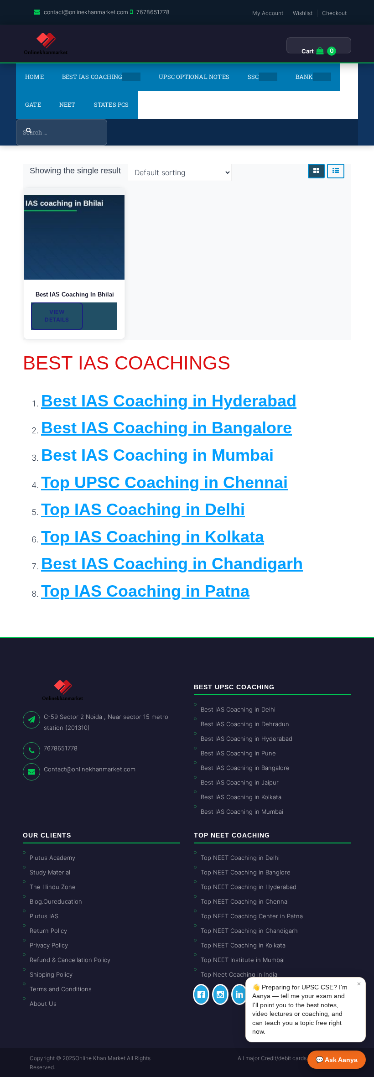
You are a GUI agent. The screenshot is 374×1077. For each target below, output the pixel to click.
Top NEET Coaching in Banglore (246, 872)
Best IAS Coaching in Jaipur (240, 782)
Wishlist (302, 13)
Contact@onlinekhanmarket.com (89, 769)
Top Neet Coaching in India (239, 974)
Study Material (50, 872)
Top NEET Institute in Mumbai (243, 959)
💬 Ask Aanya (337, 1059)
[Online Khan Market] (46, 43)
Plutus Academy (52, 857)
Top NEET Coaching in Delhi (240, 857)
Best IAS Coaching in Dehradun (245, 724)
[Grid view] (316, 171)
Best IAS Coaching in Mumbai (157, 455)
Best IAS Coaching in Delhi (238, 709)
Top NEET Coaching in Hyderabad (248, 886)
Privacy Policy (49, 945)
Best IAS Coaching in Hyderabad (246, 738)
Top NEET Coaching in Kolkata (243, 945)
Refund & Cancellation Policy (70, 959)
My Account (267, 13)
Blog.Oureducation (56, 901)
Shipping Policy (51, 974)
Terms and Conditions (61, 989)
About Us (43, 1003)
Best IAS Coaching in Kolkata (241, 797)
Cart (307, 51)
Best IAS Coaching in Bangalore (245, 767)
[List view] (335, 171)
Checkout (334, 13)
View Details (57, 315)
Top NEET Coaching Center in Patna (252, 916)
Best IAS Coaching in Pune (238, 753)
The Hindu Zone (53, 886)
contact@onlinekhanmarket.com (86, 12)
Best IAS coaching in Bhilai (74, 294)
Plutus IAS (44, 916)
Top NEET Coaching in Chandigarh (249, 930)
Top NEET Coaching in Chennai (245, 901)
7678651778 (153, 12)
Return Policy (48, 930)
